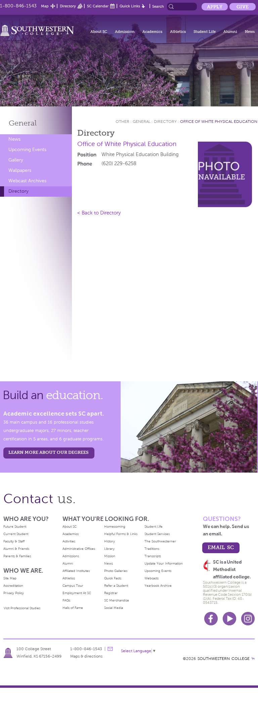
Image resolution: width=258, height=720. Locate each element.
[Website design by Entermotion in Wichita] (253, 658)
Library (109, 548)
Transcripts (152, 556)
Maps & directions (86, 656)
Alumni (230, 32)
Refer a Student (116, 585)
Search (158, 6)
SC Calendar (98, 6)
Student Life (205, 32)
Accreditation (13, 585)
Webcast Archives (27, 180)
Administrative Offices (78, 548)
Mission (109, 556)
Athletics (178, 32)
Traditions (151, 548)
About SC (98, 32)
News (250, 32)
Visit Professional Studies (22, 608)
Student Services (157, 534)
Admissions (70, 556)
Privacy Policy (13, 593)
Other (122, 121)
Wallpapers (19, 170)
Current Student (15, 534)
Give (242, 6)
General (23, 123)
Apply (214, 6)
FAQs (66, 600)
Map (45, 6)
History (109, 541)
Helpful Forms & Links (120, 534)
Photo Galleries (115, 571)
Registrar (111, 593)
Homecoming (114, 526)
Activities (68, 541)
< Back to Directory (99, 212)
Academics (152, 32)
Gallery (15, 159)
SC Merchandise (116, 600)
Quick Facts (112, 578)
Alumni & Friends (16, 548)
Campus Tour (72, 585)
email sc (221, 547)
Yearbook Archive (158, 585)
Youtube (229, 618)
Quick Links (130, 6)
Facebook (211, 618)
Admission (125, 32)
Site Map (9, 578)
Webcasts (151, 578)
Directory (68, 6)
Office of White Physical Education (218, 121)
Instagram (248, 618)
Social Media (113, 608)
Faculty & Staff (14, 541)
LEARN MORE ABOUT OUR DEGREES (48, 452)
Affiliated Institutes (76, 571)
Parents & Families (17, 556)
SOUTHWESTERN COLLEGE (224, 658)
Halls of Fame (72, 608)
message (110, 649)
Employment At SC (76, 593)
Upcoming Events (27, 149)
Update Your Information (163, 563)
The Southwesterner (160, 541)
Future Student (14, 526)
